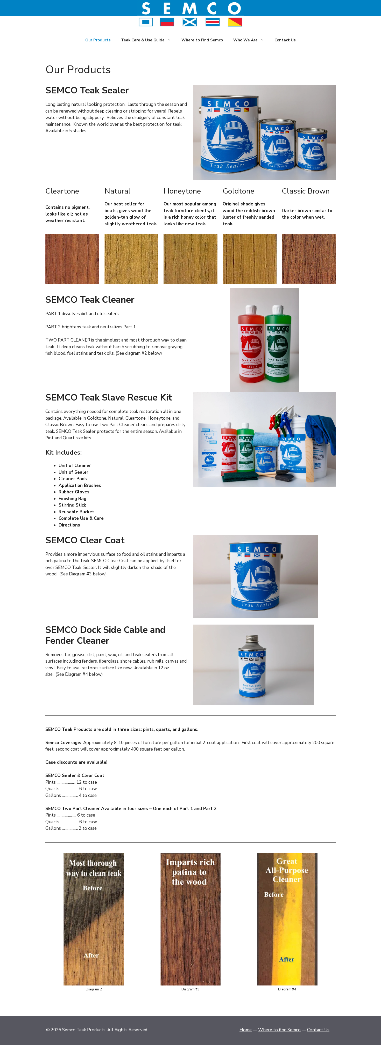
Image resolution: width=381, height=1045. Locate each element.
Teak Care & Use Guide (143, 40)
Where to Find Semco (202, 40)
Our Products (98, 40)
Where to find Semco (279, 1030)
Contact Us (285, 40)
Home (245, 1030)
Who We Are (245, 40)
